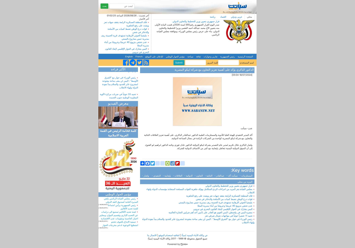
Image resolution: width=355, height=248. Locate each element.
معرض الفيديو (118, 104)
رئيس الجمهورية (227, 56)
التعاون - (199, 175)
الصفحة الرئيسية (245, 56)
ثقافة (198, 56)
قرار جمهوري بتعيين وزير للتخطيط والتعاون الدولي (196, 21)
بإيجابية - (167, 175)
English (129, 56)
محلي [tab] (249, 16)
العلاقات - (178, 175)
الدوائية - (189, 175)
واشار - (146, 175)
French (139, 56)
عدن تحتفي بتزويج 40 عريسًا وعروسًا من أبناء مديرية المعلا (225, 205)
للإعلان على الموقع (154, 56)
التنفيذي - (156, 175)
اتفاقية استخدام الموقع (169, 235)
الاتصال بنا (152, 235)
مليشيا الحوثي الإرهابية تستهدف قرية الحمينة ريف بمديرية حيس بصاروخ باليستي (216, 202)
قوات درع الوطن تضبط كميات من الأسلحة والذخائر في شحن (224, 199)
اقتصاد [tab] (223, 16)
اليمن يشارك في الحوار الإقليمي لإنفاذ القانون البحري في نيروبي (223, 209)
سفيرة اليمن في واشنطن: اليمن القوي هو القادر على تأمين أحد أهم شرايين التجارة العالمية (211, 212)
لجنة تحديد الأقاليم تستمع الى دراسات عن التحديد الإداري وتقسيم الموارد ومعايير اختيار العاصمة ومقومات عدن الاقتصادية (118, 215)
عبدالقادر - (220, 175)
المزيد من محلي (246, 181)
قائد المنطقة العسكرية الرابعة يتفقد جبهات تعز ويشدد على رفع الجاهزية (219, 195)
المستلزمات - (246, 175)
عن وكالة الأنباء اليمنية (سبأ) (194, 235)
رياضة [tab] (212, 16)
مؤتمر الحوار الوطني (175, 56)
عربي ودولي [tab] (236, 16)
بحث (104, 6)
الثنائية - (209, 175)
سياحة (190, 56)
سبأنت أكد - (232, 175)
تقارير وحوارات (210, 56)
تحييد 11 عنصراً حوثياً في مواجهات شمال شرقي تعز (229, 215)
